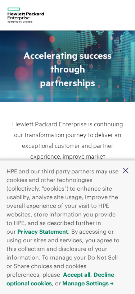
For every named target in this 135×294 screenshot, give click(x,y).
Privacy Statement (42, 231)
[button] (126, 170)
